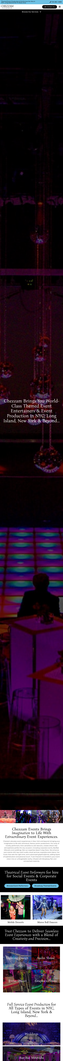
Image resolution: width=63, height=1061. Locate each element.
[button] (2, 817)
